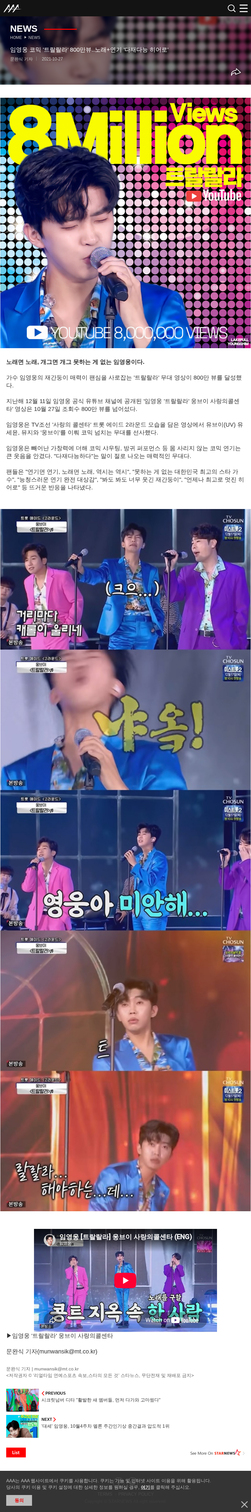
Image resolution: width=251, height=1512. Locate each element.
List (16, 1452)
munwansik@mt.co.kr (56, 1368)
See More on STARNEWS (218, 1452)
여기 (145, 1487)
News (34, 37)
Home (16, 37)
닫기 (244, 1504)
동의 (19, 1500)
